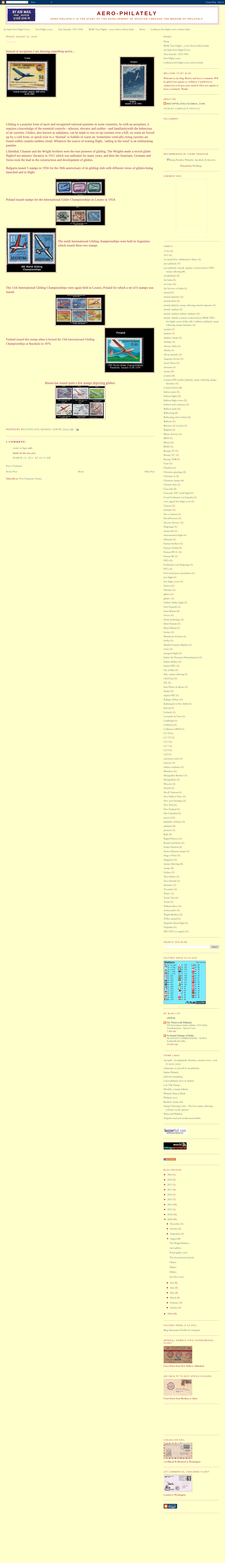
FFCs (166, 568)
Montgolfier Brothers (174, 775)
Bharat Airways (171, 433)
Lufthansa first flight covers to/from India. (171, 29)
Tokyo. (167, 893)
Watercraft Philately (173, 1113)
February (174, 1302)
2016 (170, 1194)
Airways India (170, 346)
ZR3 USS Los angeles (174, 931)
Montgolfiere (170, 779)
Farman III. (169, 556)
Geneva (167, 585)
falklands (168, 539)
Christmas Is (169, 476)
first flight (168, 577)
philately (168, 825)
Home (142, 29)
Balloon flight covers (173, 400)
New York (168, 804)
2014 (170, 1204)
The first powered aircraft (182, 1257)
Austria (167, 371)
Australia (168, 367)
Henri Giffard (170, 627)
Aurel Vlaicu (170, 362)
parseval (168, 817)
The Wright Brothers (179, 1243)
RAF (166, 834)
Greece (167, 615)
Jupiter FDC (169, 695)
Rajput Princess (171, 838)
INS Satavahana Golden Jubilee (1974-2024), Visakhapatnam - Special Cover (187, 1026)
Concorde (168, 488)
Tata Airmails (170, 880)
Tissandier (169, 889)
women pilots (170, 910)
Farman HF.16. (171, 551)
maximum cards (171, 758)
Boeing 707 (169, 450)
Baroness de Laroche (174, 425)
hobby (167, 640)
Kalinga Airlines (171, 699)
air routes (168, 284)
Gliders (173, 1262)
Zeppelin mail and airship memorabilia (182, 1118)
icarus (166, 648)
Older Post (150, 471)
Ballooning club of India (175, 417)
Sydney (167, 872)
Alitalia (167, 350)
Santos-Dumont (171, 846)
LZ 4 (166, 741)
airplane (167, 333)
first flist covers (177, 1276)
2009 (170, 1219)
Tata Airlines (170, 876)
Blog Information (172, 1330)
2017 (170, 1189)
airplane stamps (171, 337)
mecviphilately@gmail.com (186, 104)
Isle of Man (169, 670)
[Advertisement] (177, 1419)
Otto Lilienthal (171, 813)
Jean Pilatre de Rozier (174, 686)
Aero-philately (127, 13)
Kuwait (167, 707)
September (175, 1233)
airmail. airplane (171, 309)
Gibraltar (168, 589)
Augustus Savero (172, 358)
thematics (168, 884)
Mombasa (168, 771)
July (172, 1282)
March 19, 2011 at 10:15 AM (32, 457)
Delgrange (169, 526)
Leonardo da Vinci (173, 716)
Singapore (168, 859)
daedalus (168, 509)
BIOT (166, 438)
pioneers (168, 830)
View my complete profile (182, 109)
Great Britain (170, 611)
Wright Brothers (171, 914)
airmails (167, 329)
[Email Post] (77, 429)
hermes (167, 632)
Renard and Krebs (172, 842)
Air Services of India (174, 288)
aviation (167, 375)
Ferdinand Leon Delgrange (177, 564)
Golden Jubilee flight (174, 602)
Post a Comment (14, 465)
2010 (170, 1214)
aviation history (171, 387)
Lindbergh (169, 720)
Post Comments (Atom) (30, 478)
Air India (168, 279)
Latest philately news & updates (179, 1080)
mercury (168, 762)
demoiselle (169, 530)
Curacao (168, 505)
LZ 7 (166, 745)
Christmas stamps (172, 480)
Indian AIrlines (171, 661)
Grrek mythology (172, 619)
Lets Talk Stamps (172, 1084)
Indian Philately (171, 1072)
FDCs (166, 560)
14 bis (166, 250)
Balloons (168, 421)
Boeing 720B (170, 459)
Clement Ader (170, 484)
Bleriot (167, 442)
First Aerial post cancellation (177, 573)
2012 (170, 1209)
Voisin (167, 901)
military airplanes (172, 766)
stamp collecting (171, 863)
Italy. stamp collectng (174, 674)
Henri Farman (170, 623)
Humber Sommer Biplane (176, 644)
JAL (166, 682)
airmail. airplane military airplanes (180, 313)
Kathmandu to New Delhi (176, 703)
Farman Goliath (171, 547)
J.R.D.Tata (169, 678)
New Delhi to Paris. (173, 796)
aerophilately (170, 275)
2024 (170, 1179)
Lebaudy (168, 712)
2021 (170, 1184)
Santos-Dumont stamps (175, 851)
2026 (170, 1174)
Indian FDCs (170, 665)
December (175, 1223)
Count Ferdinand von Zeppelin (178, 497)
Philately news (171, 1097)
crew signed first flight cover (177, 501)
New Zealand (170, 809)
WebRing (196, 165)
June (172, 1287)
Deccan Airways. (172, 522)
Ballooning (169, 412)
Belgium (168, 429)
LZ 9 (166, 750)
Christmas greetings (173, 471)
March (173, 1297)
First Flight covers (44, 29)
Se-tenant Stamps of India (180, 1035)
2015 (170, 1199)
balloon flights (170, 395)
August (174, 1238)
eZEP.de (171, 1018)
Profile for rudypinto (190, 1330)
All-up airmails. (171, 354)
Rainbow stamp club (173, 1101)
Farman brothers (171, 543)
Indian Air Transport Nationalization (181, 657)
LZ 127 (167, 737)
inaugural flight (171, 653)
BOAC (167, 446)
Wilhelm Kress (171, 906)
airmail (167, 292)
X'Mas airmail (170, 918)
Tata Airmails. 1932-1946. (70, 29)
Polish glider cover (178, 1252)
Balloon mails (170, 408)
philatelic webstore (173, 821)
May (172, 1292)
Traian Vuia (169, 897)
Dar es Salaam (170, 514)
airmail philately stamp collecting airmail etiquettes (188, 305)
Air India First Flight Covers (16, 29)
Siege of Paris (170, 855)
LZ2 (166, 754)
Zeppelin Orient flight (174, 922)
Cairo (166, 463)
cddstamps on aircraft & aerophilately (182, 1068)
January (174, 1307)
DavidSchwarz (171, 518)
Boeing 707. (169, 454)
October (174, 1228)
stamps (167, 868)
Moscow (168, 783)
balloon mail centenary (175, 404)
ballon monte (170, 391)
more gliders (176, 1247)
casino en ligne (20, 447)
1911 (166, 255)
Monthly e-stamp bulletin (176, 1089)
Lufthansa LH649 (172, 728)
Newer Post (11, 471)
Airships (168, 341)
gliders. (167, 598)
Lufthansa (168, 724)
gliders (167, 594)
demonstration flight (173, 535)
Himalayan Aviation (173, 636)
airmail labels (170, 300)
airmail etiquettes (172, 296)
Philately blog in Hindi (174, 1093)
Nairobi (167, 787)
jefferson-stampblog (173, 1076)
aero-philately (170, 263)
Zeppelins (168, 927)
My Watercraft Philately (179, 1022)
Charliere (168, 467)
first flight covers (172, 581)
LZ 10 (167, 733)
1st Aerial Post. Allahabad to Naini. (180, 259)
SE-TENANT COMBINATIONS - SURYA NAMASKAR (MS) (187, 1040)
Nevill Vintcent (171, 792)
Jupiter (167, 691)
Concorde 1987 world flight (177, 492)
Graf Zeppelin (170, 606)
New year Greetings (173, 800)
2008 (170, 1313)
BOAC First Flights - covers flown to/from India (111, 29)
